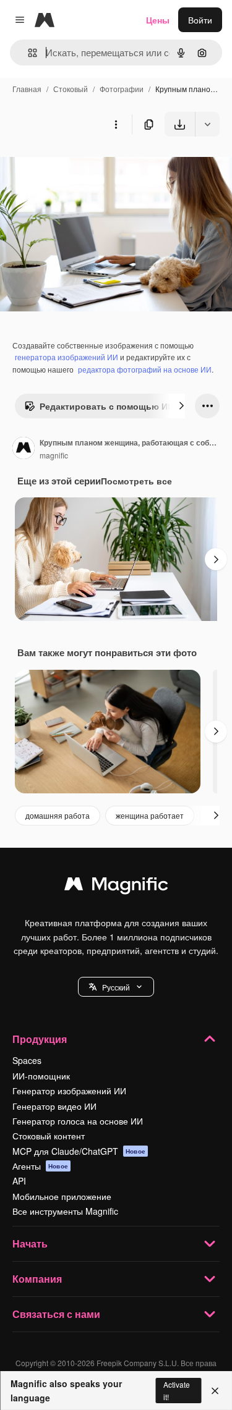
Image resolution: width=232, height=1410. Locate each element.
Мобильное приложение (61, 1196)
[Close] (214, 1390)
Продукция (39, 1039)
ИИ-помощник (41, 1076)
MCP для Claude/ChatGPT (78, 1151)
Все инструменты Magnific (65, 1211)
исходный (83, 165)
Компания (37, 1279)
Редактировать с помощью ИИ (107, 406)
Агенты (40, 1166)
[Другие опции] (115, 124)
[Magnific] (116, 886)
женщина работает (150, 815)
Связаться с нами (56, 1314)
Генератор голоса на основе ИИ (77, 1121)
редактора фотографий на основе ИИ (145, 369)
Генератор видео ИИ (54, 1106)
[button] (116, 987)
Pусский (116, 987)
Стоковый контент (48, 1135)
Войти (200, 20)
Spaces (26, 1060)
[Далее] (181, 406)
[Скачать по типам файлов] (207, 124)
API (19, 1181)
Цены (158, 20)
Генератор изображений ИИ (69, 1090)
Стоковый (70, 88)
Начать (30, 1243)
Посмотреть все (136, 481)
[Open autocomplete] (28, 52)
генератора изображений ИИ (66, 357)
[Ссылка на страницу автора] (23, 449)
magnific (54, 455)
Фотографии (122, 88)
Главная (26, 88)
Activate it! (176, 1390)
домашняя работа (57, 815)
